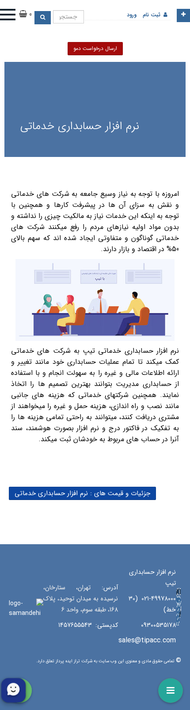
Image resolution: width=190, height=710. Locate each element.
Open (183, 15)
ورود (132, 15)
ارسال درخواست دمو (95, 48)
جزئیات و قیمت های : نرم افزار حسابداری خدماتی (82, 493)
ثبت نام (151, 15)
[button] (12, 14)
